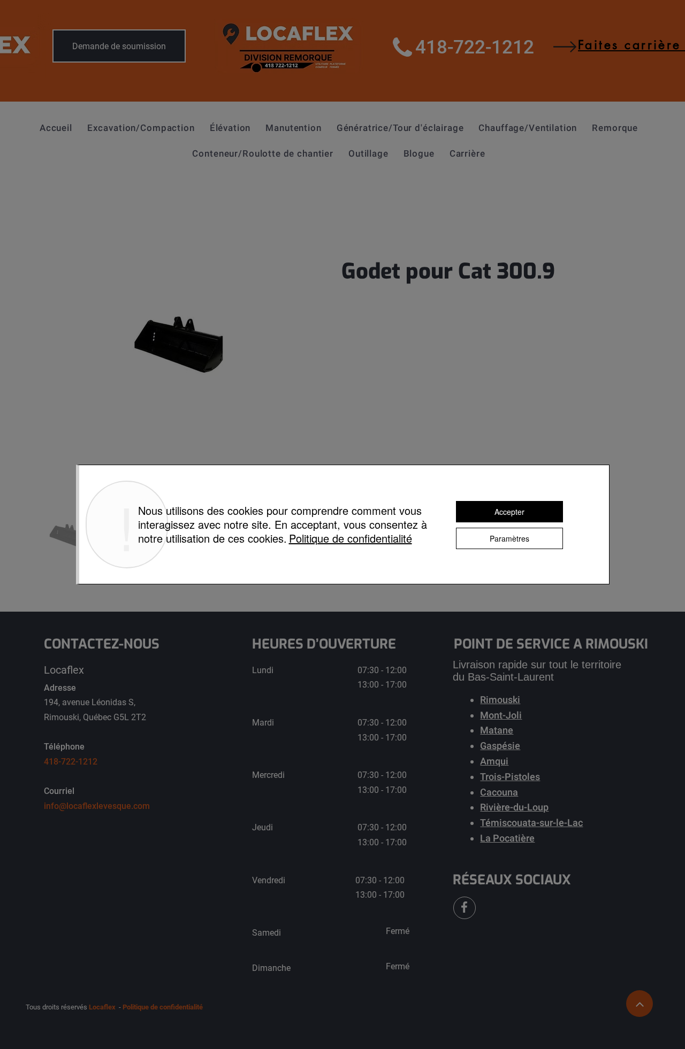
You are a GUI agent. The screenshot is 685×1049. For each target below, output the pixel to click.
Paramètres (509, 538)
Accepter (509, 511)
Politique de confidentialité (350, 538)
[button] (141, 127)
